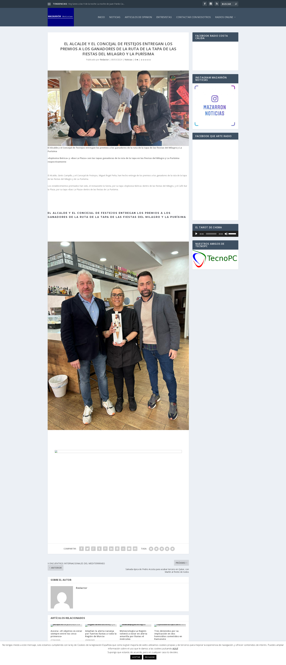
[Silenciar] (226, 233)
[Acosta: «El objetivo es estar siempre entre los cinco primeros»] (66, 625)
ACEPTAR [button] (136, 657)
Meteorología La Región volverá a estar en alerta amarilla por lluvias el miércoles (133, 635)
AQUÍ (175, 648)
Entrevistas (164, 17)
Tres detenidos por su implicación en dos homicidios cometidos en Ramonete (168, 635)
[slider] (233, 233)
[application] (215, 234)
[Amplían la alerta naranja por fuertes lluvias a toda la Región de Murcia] (101, 625)
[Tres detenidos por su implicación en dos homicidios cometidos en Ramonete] (170, 625)
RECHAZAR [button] (150, 657)
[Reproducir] (196, 233)
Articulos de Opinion (138, 17)
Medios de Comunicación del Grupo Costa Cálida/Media (95, 3)
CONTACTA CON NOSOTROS (118, 437)
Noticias (114, 17)
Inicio (101, 17)
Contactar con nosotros (193, 17)
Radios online (224, 17)
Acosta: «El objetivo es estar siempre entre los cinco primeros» (66, 634)
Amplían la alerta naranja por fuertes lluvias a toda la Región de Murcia (101, 634)
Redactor (104, 59)
